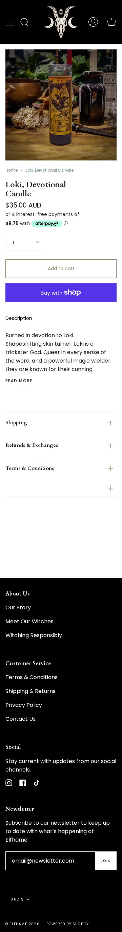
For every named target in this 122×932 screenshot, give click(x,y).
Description (18, 318)
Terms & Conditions (29, 468)
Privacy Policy (23, 705)
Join (106, 860)
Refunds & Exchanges (31, 445)
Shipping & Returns (30, 691)
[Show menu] (10, 22)
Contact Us (20, 719)
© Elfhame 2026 (22, 924)
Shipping (16, 422)
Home (11, 170)
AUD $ (17, 899)
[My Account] (93, 22)
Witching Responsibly (33, 635)
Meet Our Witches (29, 621)
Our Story (18, 607)
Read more (18, 381)
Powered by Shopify (67, 924)
